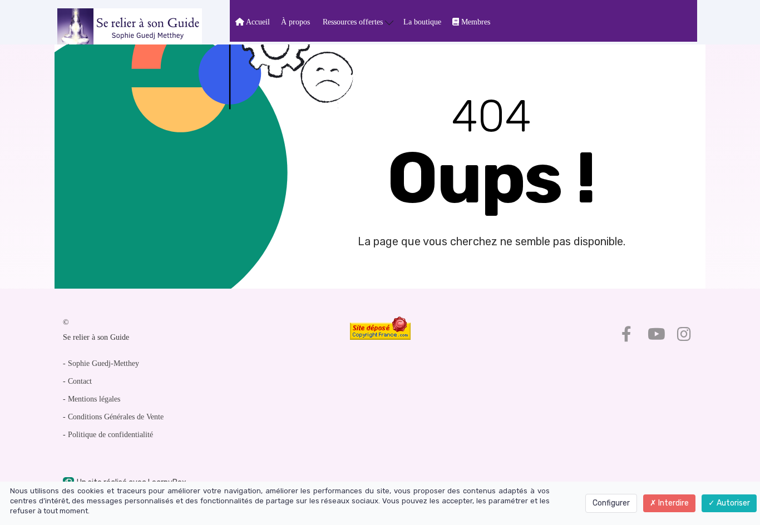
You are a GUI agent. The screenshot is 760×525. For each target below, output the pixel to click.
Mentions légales (94, 399)
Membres (474, 22)
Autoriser (732, 503)
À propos (295, 22)
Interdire (673, 503)
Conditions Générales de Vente (116, 417)
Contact (80, 381)
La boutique (422, 22)
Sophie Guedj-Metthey (103, 363)
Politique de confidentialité (110, 434)
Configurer (611, 503)
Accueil (257, 22)
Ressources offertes (354, 22)
